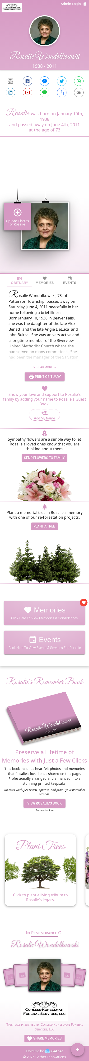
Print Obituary (47, 377)
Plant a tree (44, 526)
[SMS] (44, 92)
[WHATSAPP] (79, 81)
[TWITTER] (61, 81)
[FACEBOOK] (27, 81)
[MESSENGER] (44, 81)
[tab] (19, 280)
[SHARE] (61, 92)
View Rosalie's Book (44, 803)
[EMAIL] (27, 92)
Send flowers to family (44, 458)
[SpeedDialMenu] (77, 1049)
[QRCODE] (10, 81)
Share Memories (47, 1038)
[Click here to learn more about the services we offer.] (44, 1010)
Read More (45, 367)
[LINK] (79, 92)
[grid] (44, 213)
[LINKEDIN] (10, 92)
